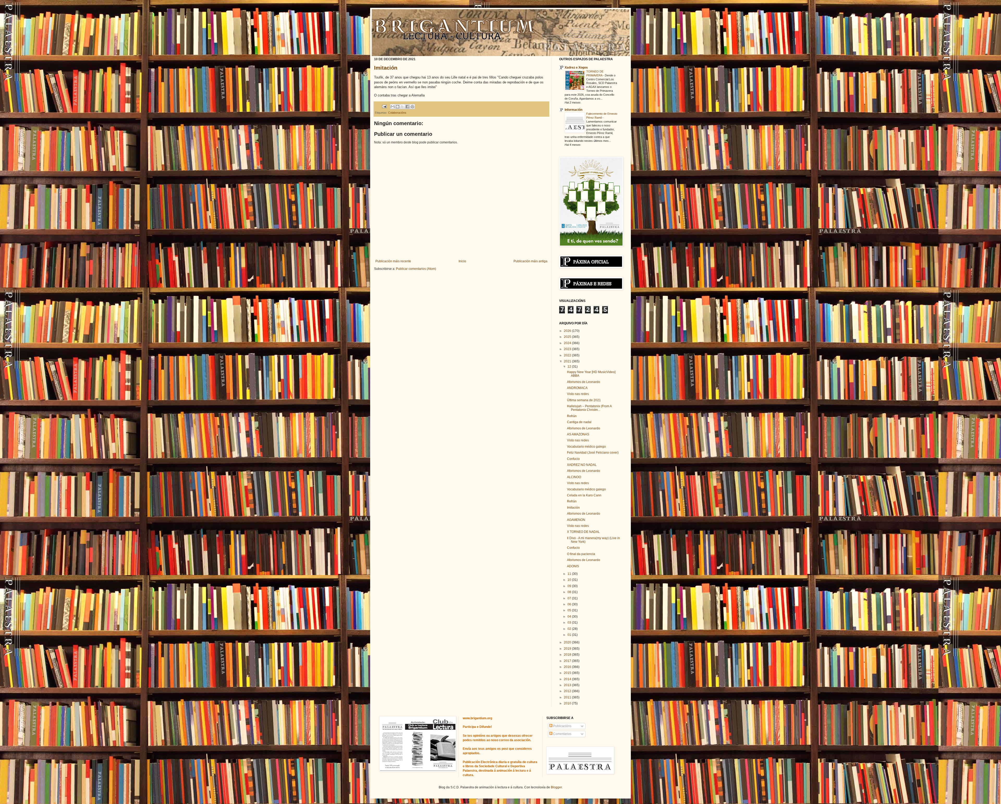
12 (569, 366)
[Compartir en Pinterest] (412, 106)
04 (569, 616)
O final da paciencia (581, 554)
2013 (568, 685)
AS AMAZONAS (578, 434)
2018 (568, 654)
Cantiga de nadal (579, 422)
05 (569, 610)
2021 (568, 361)
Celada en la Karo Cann (584, 495)
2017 (568, 661)
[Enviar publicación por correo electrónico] (384, 106)
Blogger (556, 787)
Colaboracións (397, 112)
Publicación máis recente (393, 261)
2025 (568, 337)
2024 (568, 343)
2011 (568, 697)
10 (569, 580)
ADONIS (573, 566)
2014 (568, 679)
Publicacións (561, 726)
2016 (568, 667)
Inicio (462, 261)
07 (569, 598)
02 (569, 629)
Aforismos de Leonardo (583, 382)
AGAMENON (576, 520)
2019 (568, 648)
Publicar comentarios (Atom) (416, 269)
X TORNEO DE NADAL (583, 532)
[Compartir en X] (402, 106)
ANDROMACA (577, 388)
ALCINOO (574, 477)
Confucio (573, 459)
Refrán (572, 416)
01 (569, 635)
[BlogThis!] (397, 106)
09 (569, 586)
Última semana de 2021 (584, 400)
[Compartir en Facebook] (407, 106)
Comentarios (561, 734)
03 (569, 622)
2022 (568, 355)
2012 (568, 691)
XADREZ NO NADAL (582, 465)
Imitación (385, 68)
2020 (568, 642)
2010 (568, 703)
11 (569, 574)
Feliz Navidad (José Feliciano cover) (593, 452)
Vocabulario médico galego (586, 446)
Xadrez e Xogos (576, 67)
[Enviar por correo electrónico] (392, 106)
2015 (568, 673)
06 (569, 604)
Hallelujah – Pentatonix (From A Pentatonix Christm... (589, 408)
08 (569, 592)
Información (573, 110)
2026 (568, 331)
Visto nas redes (578, 394)
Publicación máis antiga (530, 261)
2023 (568, 349)
